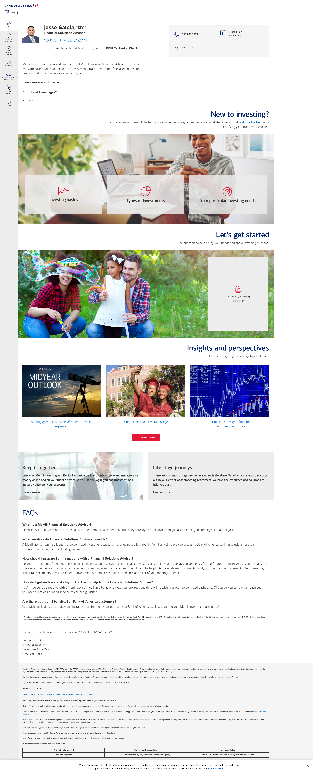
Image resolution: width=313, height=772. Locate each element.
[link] (238, 294)
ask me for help (251, 122)
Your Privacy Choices (83, 694)
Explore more (146, 437)
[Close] (307, 765)
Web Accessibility (47, 694)
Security (34, 694)
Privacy (25, 694)
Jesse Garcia (27, 688)
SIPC (57, 722)
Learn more (31, 493)
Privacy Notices (216, 768)
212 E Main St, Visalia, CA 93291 (65, 40)
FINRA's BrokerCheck (122, 48)
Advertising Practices (64, 694)
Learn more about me (38, 82)
